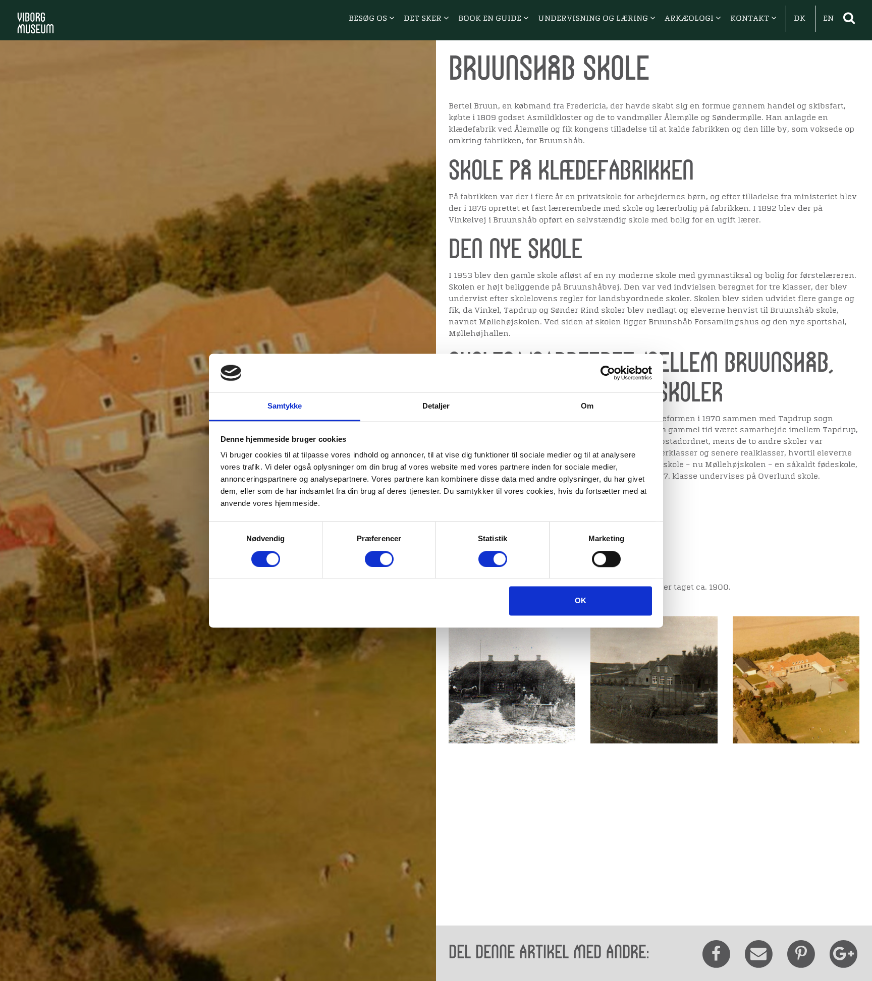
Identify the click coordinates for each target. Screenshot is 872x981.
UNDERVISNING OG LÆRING (594, 19)
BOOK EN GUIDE (490, 19)
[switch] (379, 559)
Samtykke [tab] (284, 406)
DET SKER (424, 19)
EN (828, 19)
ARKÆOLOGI (690, 19)
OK (580, 601)
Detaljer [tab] (436, 406)
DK (799, 19)
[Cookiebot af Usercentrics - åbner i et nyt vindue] (608, 372)
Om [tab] (587, 406)
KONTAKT (750, 19)
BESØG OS (369, 19)
